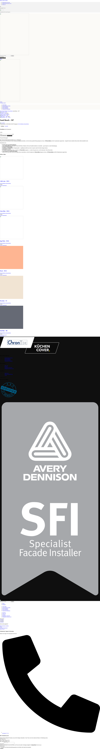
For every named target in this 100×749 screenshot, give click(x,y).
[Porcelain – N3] (11, 298)
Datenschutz (2, 746)
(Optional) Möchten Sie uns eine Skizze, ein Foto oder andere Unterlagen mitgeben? (15, 744)
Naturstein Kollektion (8, 361)
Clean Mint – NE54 (4, 211)
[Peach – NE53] (11, 268)
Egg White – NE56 (4, 241)
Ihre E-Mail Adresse (4, 740)
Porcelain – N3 (3, 300)
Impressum (7, 373)
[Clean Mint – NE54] (11, 208)
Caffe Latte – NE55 (4, 181)
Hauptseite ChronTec (8, 367)
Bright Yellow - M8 (3, 116)
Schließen (2, 619)
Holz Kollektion (8, 358)
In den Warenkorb (3, 135)
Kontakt (6, 366)
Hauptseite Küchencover (9, 368)
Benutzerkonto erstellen (4, 625)
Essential (6, 126)
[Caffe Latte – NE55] (11, 178)
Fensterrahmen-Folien (9, 357)
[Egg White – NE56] (11, 238)
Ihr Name (2, 738)
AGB (6, 375)
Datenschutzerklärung (9, 374)
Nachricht (2, 743)
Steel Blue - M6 (3, 113)
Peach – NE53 (3, 270)
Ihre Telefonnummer (4, 741)
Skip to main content (4, 0)
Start (1, 111)
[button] (3, 185)
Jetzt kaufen (10, 135)
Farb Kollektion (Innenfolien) (7, 111)
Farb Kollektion (7, 360)
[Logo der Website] (14, 54)
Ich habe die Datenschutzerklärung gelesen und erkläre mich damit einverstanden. (16, 747)
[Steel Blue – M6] (11, 328)
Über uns (6, 365)
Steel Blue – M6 (3, 330)
